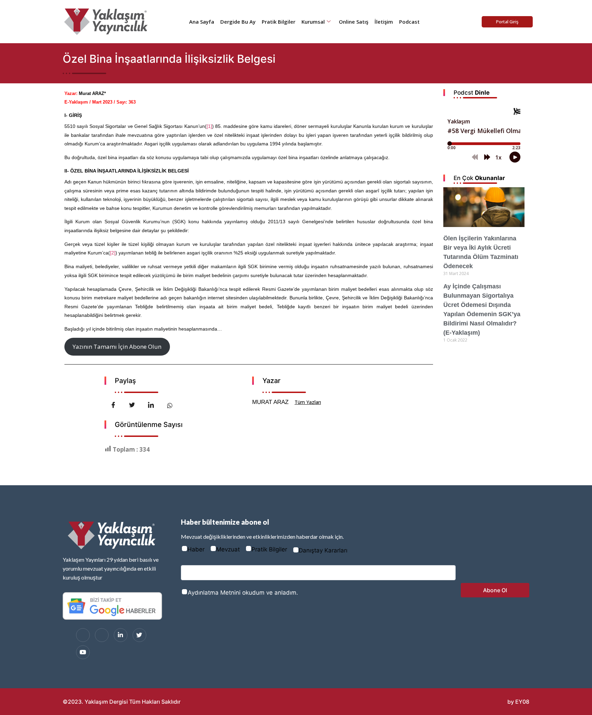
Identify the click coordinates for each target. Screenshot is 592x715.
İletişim (383, 21)
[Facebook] (83, 635)
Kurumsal (313, 21)
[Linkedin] (120, 635)
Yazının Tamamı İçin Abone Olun (117, 346)
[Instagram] (102, 635)
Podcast (409, 21)
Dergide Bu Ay (238, 21)
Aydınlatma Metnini (214, 592)
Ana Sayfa (201, 21)
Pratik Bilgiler (278, 21)
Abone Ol (495, 590)
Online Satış (353, 21)
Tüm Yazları (308, 402)
